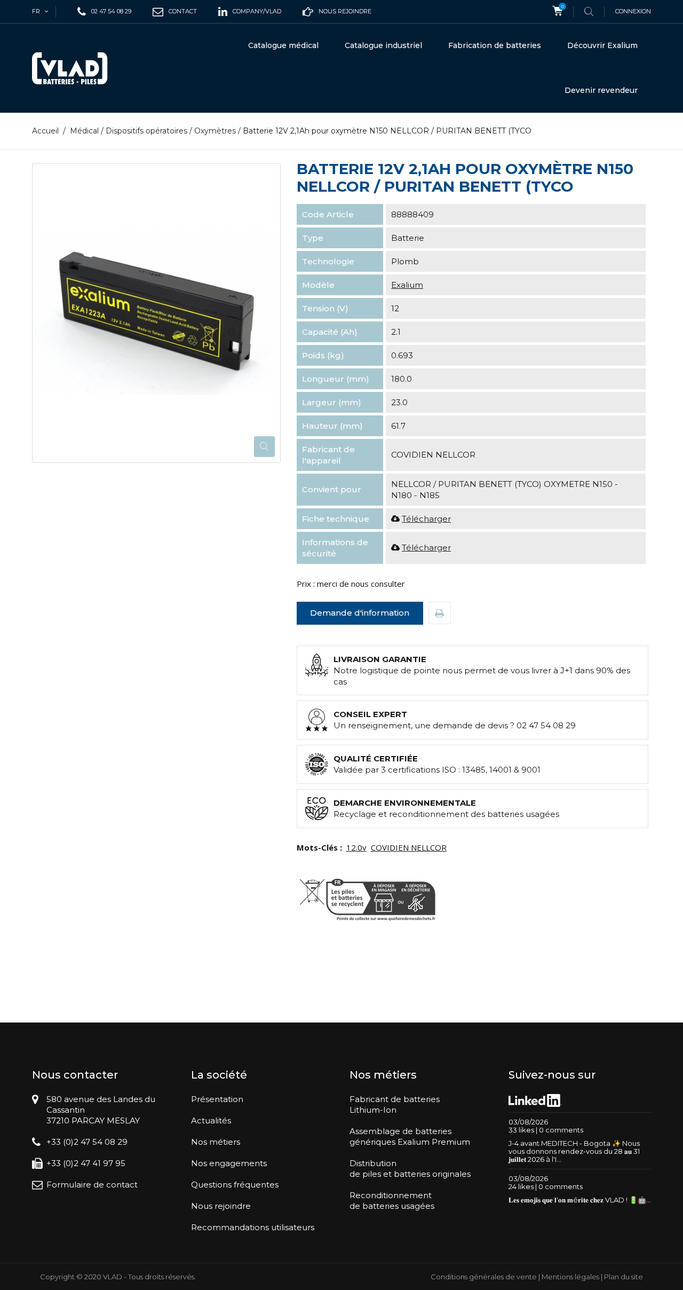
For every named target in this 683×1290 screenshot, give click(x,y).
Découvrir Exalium (602, 45)
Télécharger (426, 519)
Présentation (217, 1099)
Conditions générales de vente (484, 1276)
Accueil (45, 131)
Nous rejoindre (221, 1206)
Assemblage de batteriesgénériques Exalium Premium (410, 1136)
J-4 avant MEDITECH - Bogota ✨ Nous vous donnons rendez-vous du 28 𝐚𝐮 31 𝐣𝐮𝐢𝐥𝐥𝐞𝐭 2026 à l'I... (574, 1151)
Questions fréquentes (235, 1184)
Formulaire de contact (92, 1184)
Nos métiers (215, 1142)
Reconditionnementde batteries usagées (392, 1200)
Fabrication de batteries (494, 45)
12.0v (356, 847)
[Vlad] (77, 68)
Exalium (407, 285)
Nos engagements (229, 1163)
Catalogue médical (283, 45)
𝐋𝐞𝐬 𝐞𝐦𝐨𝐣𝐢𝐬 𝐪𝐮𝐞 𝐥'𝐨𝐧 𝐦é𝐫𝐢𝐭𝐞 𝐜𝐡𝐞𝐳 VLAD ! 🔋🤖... (580, 1199)
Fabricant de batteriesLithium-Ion (395, 1104)
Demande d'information (359, 613)
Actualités (211, 1120)
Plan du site (623, 1276)
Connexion (633, 11)
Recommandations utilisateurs (252, 1227)
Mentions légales (570, 1276)
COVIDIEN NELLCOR (409, 847)
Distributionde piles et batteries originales (410, 1168)
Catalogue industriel (383, 45)
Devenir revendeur (601, 90)
